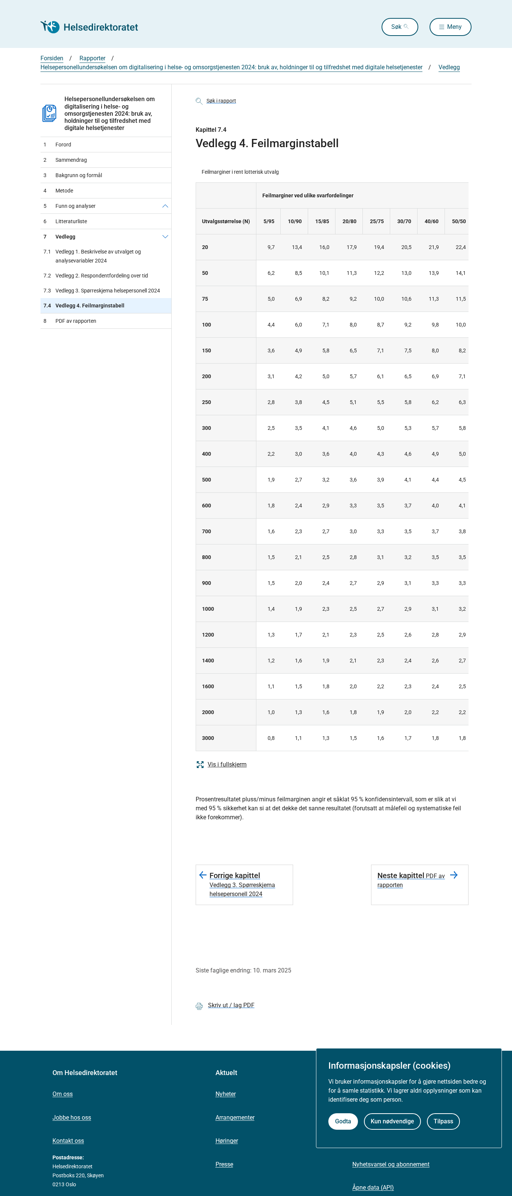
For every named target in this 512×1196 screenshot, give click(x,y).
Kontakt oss (68, 1140)
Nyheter (226, 1094)
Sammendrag (65, 160)
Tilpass (443, 1121)
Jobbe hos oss (71, 1117)
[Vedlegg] (165, 236)
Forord (57, 145)
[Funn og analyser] (165, 205)
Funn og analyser (69, 206)
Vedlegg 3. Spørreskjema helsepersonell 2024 (101, 291)
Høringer (227, 1140)
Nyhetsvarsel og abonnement (391, 1164)
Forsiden (51, 58)
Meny (454, 26)
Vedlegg (449, 67)
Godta (343, 1121)
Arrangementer (235, 1117)
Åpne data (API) (373, 1187)
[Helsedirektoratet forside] (94, 27)
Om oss (62, 1094)
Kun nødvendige (392, 1121)
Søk (396, 26)
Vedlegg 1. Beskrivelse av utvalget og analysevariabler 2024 (92, 256)
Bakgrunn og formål (72, 175)
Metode (58, 191)
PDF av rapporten (69, 321)
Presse (224, 1164)
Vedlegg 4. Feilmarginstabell (83, 306)
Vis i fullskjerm (227, 764)
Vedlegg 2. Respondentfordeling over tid (95, 276)
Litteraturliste (65, 221)
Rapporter (92, 58)
